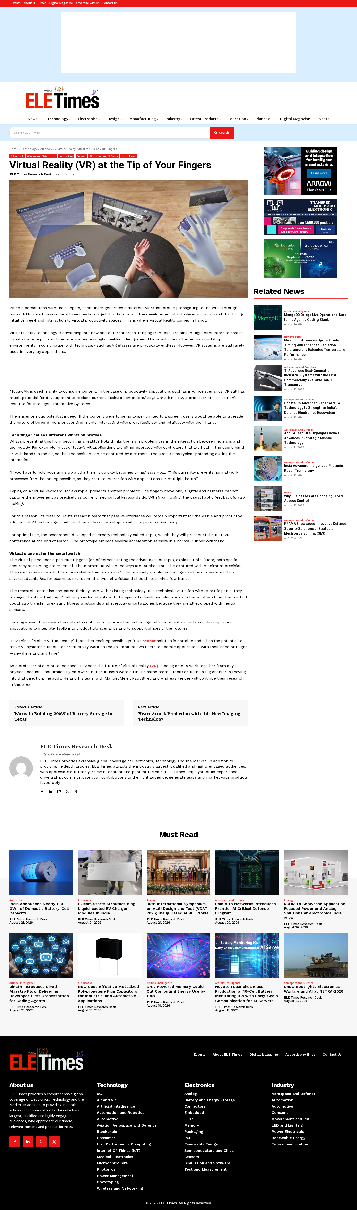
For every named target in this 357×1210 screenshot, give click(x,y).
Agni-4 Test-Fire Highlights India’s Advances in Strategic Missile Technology (311, 438)
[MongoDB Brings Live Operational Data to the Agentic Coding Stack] (268, 317)
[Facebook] (42, 791)
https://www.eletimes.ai (60, 754)
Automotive (16, 900)
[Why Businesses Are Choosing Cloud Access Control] (268, 498)
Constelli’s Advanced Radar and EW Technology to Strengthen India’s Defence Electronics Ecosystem (312, 407)
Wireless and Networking (41, 156)
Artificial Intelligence (296, 311)
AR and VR (47, 149)
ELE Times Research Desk (31, 174)
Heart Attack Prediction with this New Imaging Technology (189, 716)
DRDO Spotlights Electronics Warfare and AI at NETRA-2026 (313, 989)
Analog (151, 900)
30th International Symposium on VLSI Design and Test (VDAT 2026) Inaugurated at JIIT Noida (177, 908)
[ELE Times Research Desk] (21, 768)
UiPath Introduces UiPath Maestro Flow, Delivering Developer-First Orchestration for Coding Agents (39, 993)
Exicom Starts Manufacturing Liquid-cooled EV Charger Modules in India (106, 908)
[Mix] (59, 791)
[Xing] (76, 791)
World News (128, 156)
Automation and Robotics (300, 367)
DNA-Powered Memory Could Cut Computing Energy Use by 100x (176, 991)
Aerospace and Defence (299, 399)
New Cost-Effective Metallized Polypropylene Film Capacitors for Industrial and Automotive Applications (108, 993)
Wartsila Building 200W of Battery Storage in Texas (63, 716)
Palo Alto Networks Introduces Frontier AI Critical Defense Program (245, 908)
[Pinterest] (41, 1141)
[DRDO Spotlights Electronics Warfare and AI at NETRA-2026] (316, 955)
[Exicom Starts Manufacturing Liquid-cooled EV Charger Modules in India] (110, 872)
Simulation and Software (104, 156)
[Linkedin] (50, 791)
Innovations (66, 156)
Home (13, 149)
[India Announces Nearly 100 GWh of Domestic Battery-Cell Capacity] (41, 872)
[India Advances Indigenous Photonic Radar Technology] (268, 468)
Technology (29, 149)
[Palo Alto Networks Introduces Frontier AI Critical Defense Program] (247, 872)
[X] (67, 791)
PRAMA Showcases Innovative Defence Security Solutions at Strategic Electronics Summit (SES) (315, 528)
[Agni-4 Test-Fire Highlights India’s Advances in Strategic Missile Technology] (268, 438)
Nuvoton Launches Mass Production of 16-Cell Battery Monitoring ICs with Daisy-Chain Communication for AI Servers (246, 993)
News (287, 492)
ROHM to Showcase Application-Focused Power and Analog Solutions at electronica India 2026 (315, 911)
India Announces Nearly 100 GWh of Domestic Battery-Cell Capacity (39, 908)
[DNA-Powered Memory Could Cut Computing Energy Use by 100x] (178, 955)
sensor (149, 640)
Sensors (81, 156)
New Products (293, 337)
